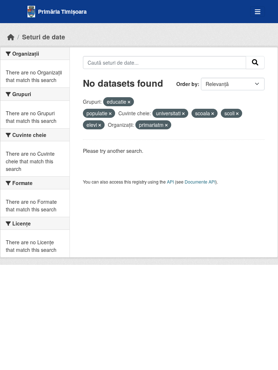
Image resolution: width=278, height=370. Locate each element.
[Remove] (129, 102)
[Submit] (255, 62)
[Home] (10, 36)
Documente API (200, 181)
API (170, 181)
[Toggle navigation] (257, 12)
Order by (187, 83)
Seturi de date (43, 36)
